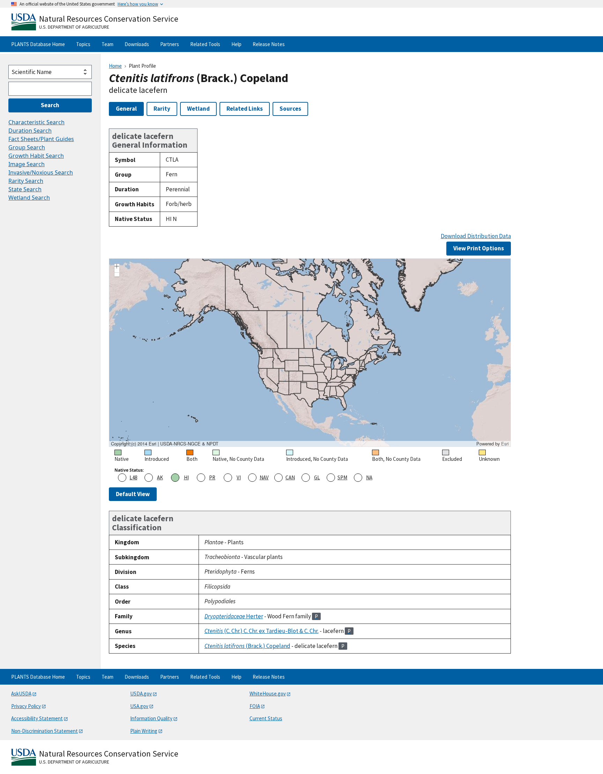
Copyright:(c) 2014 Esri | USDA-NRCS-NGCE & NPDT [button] (164, 444)
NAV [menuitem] (264, 477)
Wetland (198, 108)
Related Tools (205, 44)
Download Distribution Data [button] (476, 236)
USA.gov (139, 706)
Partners (169, 44)
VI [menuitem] (239, 477)
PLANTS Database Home (38, 44)
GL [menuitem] (317, 477)
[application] (310, 353)
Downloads (137, 44)
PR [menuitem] (212, 477)
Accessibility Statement (37, 718)
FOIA (255, 706)
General (126, 108)
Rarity (162, 108)
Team (107, 44)
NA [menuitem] (369, 477)
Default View (133, 494)
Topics (83, 44)
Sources (290, 108)
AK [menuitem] (160, 477)
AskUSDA (21, 693)
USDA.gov (141, 693)
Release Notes (269, 44)
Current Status (266, 718)
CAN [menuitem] (290, 477)
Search (50, 105)
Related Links (244, 108)
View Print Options (478, 248)
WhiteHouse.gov (268, 693)
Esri (505, 443)
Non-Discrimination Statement (44, 731)
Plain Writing (143, 731)
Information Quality (151, 718)
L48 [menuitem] (133, 477)
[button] (116, 267)
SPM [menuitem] (342, 477)
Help (236, 44)
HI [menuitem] (186, 477)
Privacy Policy (26, 706)
